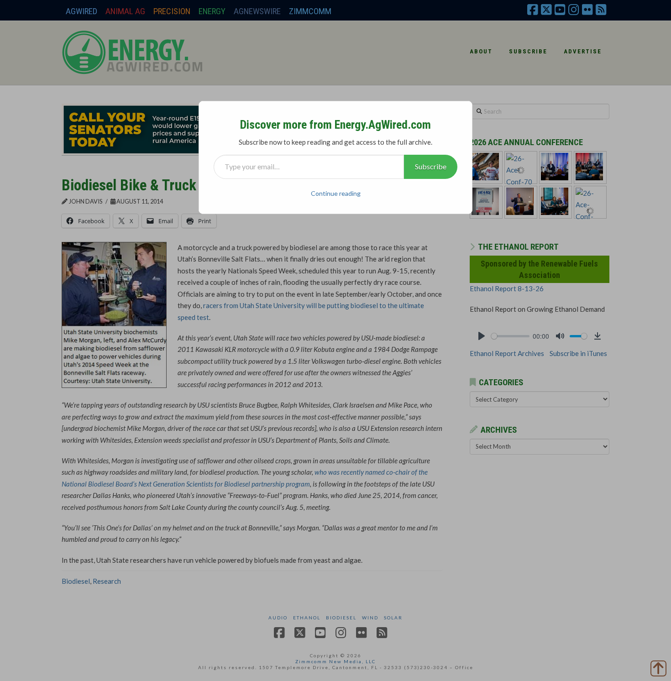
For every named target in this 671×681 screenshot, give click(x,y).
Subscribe (430, 166)
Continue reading (336, 193)
